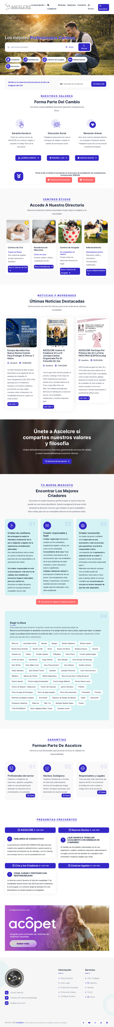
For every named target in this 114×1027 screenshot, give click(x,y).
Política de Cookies (68, 992)
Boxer (50, 649)
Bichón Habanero (68, 643)
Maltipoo (15, 676)
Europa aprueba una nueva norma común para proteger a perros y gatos (20, 354)
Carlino (28, 654)
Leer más (12, 404)
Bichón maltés (85, 643)
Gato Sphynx (69, 665)
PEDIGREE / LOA (58, 158)
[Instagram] (95, 1023)
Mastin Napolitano (49, 676)
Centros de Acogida (69, 247)
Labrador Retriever (68, 671)
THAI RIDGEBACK (19, 708)
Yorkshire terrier (63, 708)
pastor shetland (67, 687)
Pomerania (85, 692)
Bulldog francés (81, 649)
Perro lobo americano (68, 692)
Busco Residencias (43, 267)
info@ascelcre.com (17, 1003)
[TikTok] (101, 1023)
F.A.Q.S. (90, 992)
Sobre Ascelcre (66, 978)
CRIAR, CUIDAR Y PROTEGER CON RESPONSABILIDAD (30, 874)
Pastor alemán (17, 681)
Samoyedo (94, 698)
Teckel (81, 703)
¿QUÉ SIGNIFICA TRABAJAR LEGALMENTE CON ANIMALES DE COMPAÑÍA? (83, 840)
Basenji (44, 643)
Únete (31, 795)
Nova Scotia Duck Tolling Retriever (75, 676)
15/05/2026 (62, 366)
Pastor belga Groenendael (38, 681)
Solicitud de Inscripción (57, 461)
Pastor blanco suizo (82, 681)
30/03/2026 (98, 360)
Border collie (38, 649)
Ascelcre (13, 363)
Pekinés (81, 687)
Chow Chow (70, 654)
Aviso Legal (65, 983)
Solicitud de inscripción (60, 180)
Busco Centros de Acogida (68, 271)
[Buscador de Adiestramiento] (96, 231)
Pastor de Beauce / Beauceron (24, 687)
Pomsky (98, 692)
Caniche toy (16, 654)
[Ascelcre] (18, 7)
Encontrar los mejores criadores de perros (58, 602)
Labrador (52, 671)
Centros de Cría (15, 247)
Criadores (51, 9)
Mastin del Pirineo (30, 676)
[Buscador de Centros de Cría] (18, 231)
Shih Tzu (47, 703)
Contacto (81, 5)
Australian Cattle (29, 643)
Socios (91, 9)
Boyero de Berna (63, 649)
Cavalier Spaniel (42, 654)
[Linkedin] (107, 1023)
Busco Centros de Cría (18, 267)
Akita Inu (15, 643)
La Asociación (37, 5)
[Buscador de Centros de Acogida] (70, 231)
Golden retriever (85, 665)
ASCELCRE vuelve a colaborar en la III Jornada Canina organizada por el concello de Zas (54, 355)
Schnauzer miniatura (19, 703)
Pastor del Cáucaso (48, 687)
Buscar (84, 48)
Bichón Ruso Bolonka (20, 649)
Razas (70, 47)
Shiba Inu (35, 703)
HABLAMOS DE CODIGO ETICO (29, 839)
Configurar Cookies (67, 996)
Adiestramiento (93, 247)
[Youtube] (89, 1023)
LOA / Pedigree (93, 978)
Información (87, 180)
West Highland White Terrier (41, 708)
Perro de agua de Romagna (22, 692)
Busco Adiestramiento (96, 270)
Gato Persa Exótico (51, 665)
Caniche (95, 649)
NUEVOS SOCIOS (87, 158)
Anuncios (71, 5)
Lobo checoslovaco (88, 671)
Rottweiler (43, 698)
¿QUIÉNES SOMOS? (28, 158)
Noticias (62, 5)
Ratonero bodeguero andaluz (23, 698)
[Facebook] (83, 1023)
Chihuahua (57, 654)
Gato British (16, 665)
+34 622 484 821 (17, 993)
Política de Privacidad (69, 988)
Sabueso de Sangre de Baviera (64, 698)
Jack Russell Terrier (36, 671)
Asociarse (103, 9)
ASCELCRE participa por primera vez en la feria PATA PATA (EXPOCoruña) (92, 353)
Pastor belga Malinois (61, 681)
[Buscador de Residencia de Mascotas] (44, 231)
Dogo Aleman (47, 660)
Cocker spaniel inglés (88, 654)
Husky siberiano (18, 671)
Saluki (83, 698)
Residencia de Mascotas (41, 248)
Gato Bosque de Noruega (82, 660)
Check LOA (99, 84)
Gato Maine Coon (32, 665)
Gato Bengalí (63, 660)
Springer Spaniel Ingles (64, 703)
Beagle (54, 643)
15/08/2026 (26, 363)
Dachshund (33, 660)
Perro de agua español (46, 692)
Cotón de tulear (18, 660)
